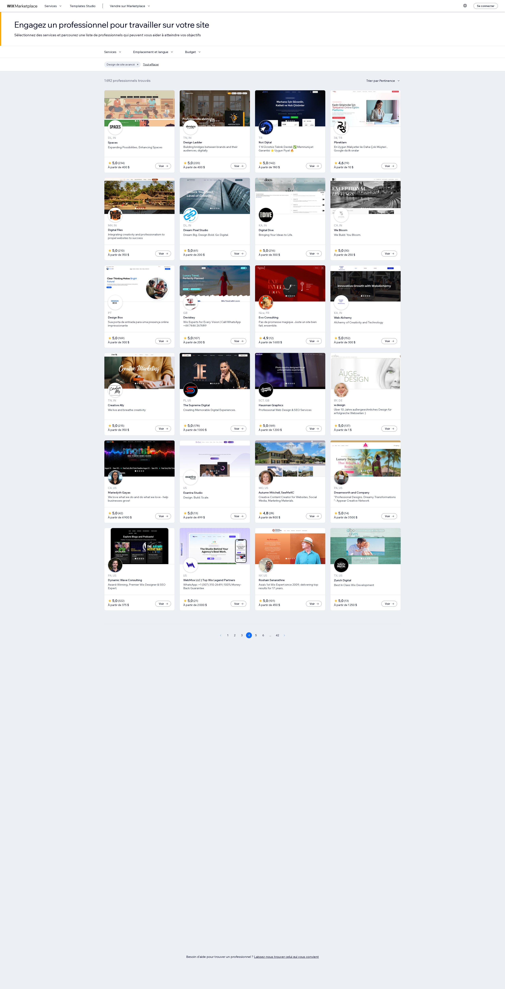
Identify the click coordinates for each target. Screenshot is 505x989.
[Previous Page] (221, 635)
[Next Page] (284, 635)
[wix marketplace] (22, 6)
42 (277, 635)
